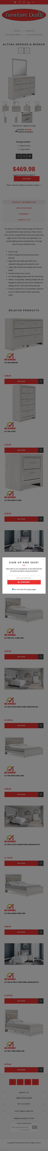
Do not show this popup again (25, 589)
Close (43, 559)
